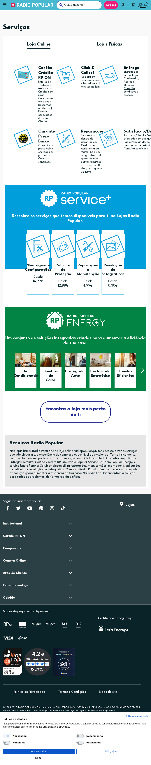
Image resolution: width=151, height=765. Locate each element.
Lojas (129, 505)
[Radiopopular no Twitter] (18, 509)
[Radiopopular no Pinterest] (41, 509)
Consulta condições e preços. (131, 92)
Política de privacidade (136, 716)
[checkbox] (6, 736)
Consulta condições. (136, 148)
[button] (8, 370)
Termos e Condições (72, 691)
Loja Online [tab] (38, 44)
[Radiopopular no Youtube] (29, 509)
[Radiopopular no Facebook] (7, 509)
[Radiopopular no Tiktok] (63, 509)
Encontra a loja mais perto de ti (75, 412)
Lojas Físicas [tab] (109, 44)
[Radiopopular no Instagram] (52, 509)
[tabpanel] (75, 224)
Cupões (111, 5)
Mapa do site (108, 691)
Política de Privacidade (29, 691)
